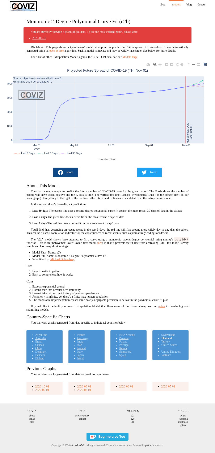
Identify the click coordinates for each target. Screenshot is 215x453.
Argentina (41, 334)
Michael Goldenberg (62, 259)
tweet (153, 172)
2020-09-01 (42, 389)
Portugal (124, 345)
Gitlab (183, 425)
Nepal (80, 358)
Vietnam (166, 355)
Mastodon (183, 421)
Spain (122, 355)
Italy (80, 351)
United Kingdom (171, 351)
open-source (56, 50)
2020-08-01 (84, 386)
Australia (40, 338)
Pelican (148, 445)
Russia (123, 348)
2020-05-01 (168, 386)
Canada (39, 345)
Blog (189, 4)
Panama (123, 338)
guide (161, 306)
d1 (132, 421)
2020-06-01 (126, 386)
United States (169, 345)
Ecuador (40, 355)
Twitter (183, 415)
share (69, 172)
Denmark (40, 351)
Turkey (165, 341)
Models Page (130, 57)
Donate (201, 4)
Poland (123, 341)
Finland (39, 358)
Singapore (125, 351)
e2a (100, 242)
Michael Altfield (77, 445)
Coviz (32, 410)
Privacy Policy (82, 415)
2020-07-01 (84, 389)
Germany (82, 338)
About (163, 4)
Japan (80, 355)
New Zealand (127, 334)
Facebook (183, 418)
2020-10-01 (42, 386)
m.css (160, 445)
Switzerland (168, 334)
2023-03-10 (39, 38)
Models (176, 4)
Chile (38, 348)
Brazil (38, 341)
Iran (79, 345)
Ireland (81, 348)
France (81, 334)
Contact (82, 418)
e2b (133, 418)
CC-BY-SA (127, 445)
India (80, 341)
